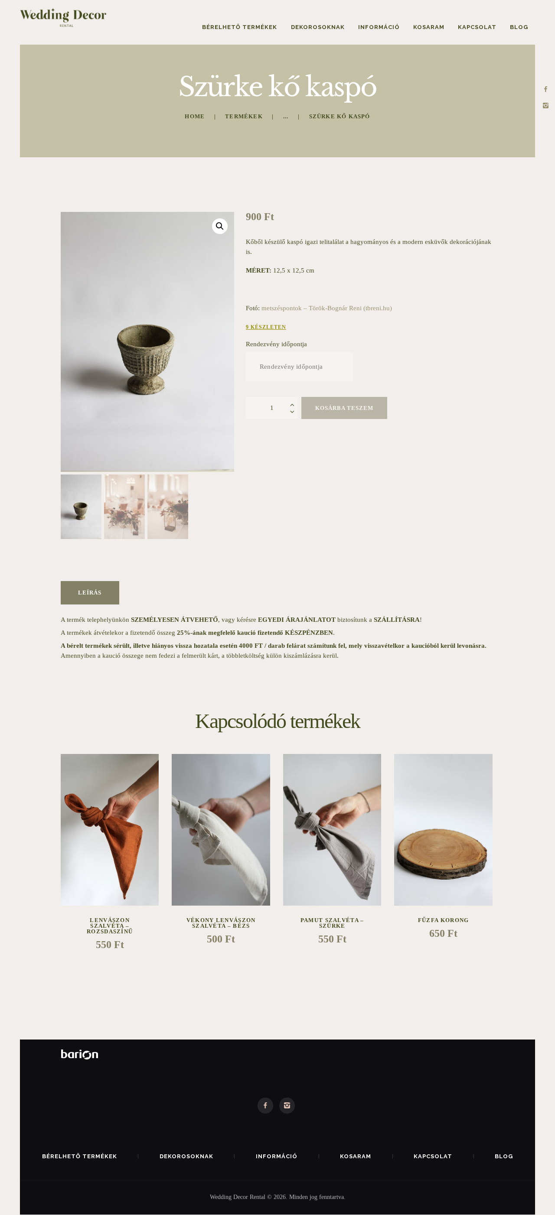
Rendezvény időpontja (276, 344)
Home (195, 116)
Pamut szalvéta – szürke (332, 923)
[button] (220, 226)
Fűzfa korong (443, 920)
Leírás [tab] (89, 592)
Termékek (244, 116)
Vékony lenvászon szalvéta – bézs (221, 923)
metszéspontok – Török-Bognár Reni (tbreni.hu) (326, 308)
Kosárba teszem (344, 408)
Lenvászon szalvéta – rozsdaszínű (110, 925)
